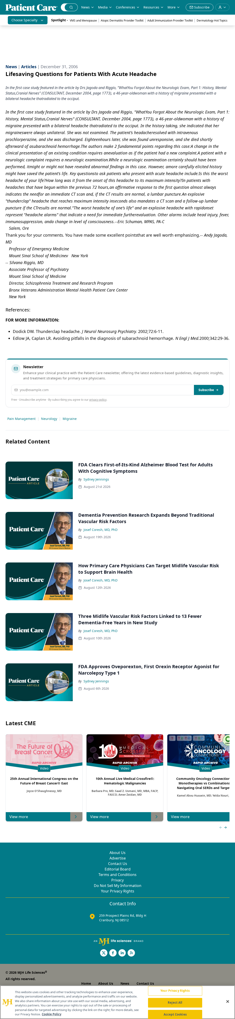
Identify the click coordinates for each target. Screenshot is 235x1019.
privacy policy (97, 400)
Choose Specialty (24, 20)
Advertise (117, 858)
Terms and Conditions (117, 874)
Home (86, 983)
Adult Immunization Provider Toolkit (170, 20)
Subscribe (206, 390)
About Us (117, 852)
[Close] (228, 1002)
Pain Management (21, 418)
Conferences (125, 7)
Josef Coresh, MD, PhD (101, 529)
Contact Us (117, 863)
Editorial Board (118, 869)
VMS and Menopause (83, 20)
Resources (151, 7)
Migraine (70, 418)
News (85, 7)
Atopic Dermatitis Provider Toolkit (122, 20)
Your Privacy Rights (117, 891)
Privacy (117, 880)
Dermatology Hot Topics (212, 20)
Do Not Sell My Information (117, 885)
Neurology (49, 418)
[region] (117, 1002)
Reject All (175, 1002)
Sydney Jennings (96, 479)
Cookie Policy (51, 1014)
